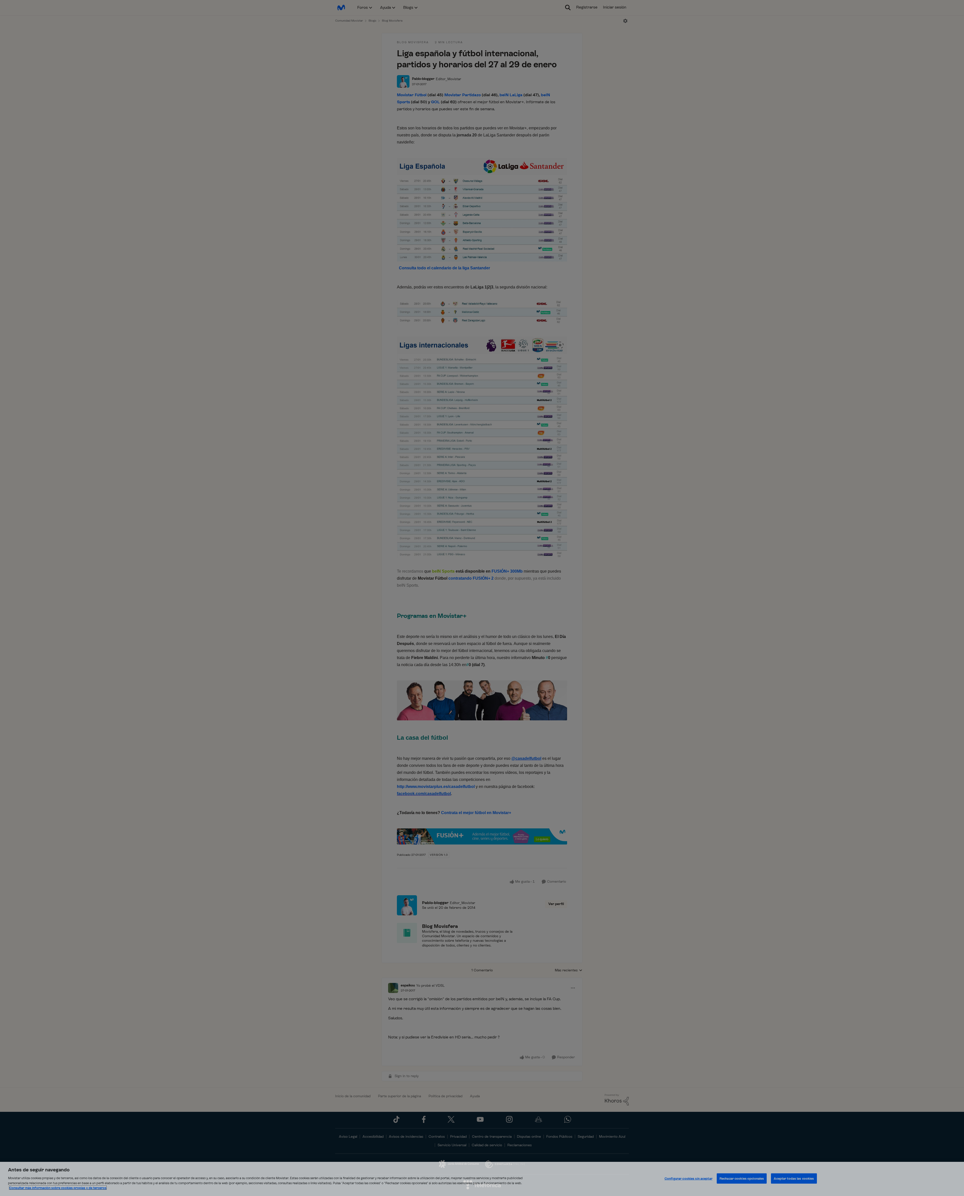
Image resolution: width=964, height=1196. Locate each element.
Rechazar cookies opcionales (741, 1178)
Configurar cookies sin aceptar (688, 1178)
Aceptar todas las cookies (794, 1178)
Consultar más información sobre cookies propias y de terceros (57, 1187)
